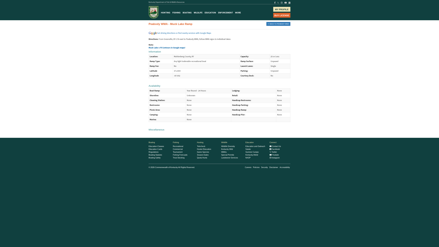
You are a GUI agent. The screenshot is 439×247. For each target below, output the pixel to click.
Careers (248, 167)
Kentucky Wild (227, 149)
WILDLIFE (198, 12)
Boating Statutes (155, 155)
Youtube (275, 155)
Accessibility (285, 167)
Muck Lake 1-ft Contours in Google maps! (167, 47)
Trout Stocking (179, 158)
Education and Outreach (255, 146)
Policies (256, 167)
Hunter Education (204, 149)
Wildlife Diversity (228, 146)
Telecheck (201, 146)
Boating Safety (155, 158)
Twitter (273, 152)
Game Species (203, 152)
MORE (238, 12)
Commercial (178, 149)
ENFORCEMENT (225, 12)
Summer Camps (252, 152)
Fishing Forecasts (180, 155)
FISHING (176, 12)
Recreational (178, 146)
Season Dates (203, 155)
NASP (248, 158)
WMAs (224, 152)
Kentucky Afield (251, 155)
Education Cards (155, 149)
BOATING (187, 12)
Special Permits (227, 155)
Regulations (153, 152)
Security (264, 167)
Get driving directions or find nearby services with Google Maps (184, 33)
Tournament (177, 152)
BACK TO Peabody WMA (279, 24)
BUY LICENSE (281, 15)
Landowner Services (229, 158)
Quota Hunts (202, 158)
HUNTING (165, 12)
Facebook (275, 149)
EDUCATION (210, 12)
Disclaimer (273, 167)
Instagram (275, 158)
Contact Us (276, 146)
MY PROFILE (282, 9)
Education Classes (156, 146)
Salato (248, 149)
